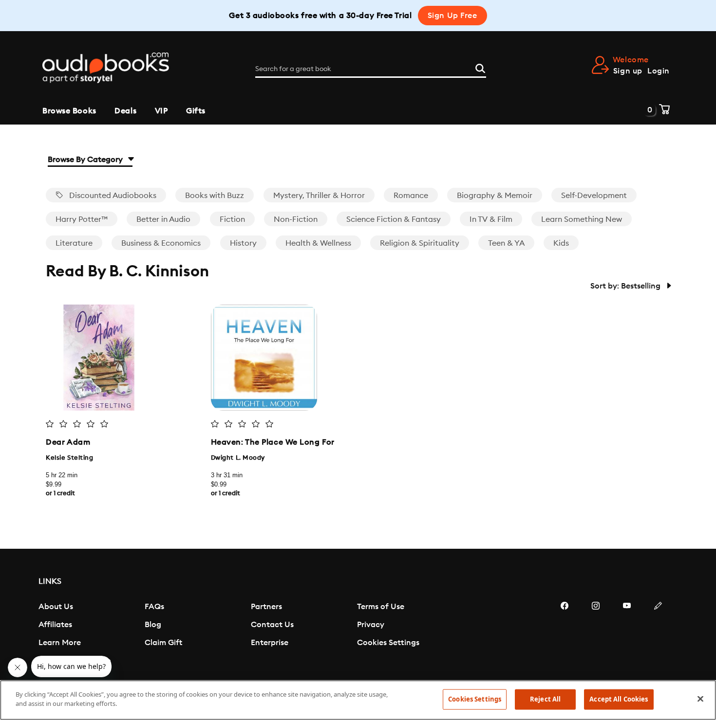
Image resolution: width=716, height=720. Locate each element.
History (243, 243)
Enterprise (269, 643)
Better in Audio (163, 219)
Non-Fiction (296, 219)
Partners (266, 607)
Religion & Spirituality (419, 243)
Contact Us (272, 625)
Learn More (59, 643)
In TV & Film (491, 219)
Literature (74, 243)
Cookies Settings (388, 643)
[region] (358, 700)
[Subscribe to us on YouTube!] (626, 634)
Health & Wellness (318, 243)
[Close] (700, 698)
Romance (411, 195)
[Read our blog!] (658, 634)
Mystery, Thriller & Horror (319, 195)
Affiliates (55, 625)
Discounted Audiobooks (111, 195)
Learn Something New (581, 219)
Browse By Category (86, 159)
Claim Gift (163, 643)
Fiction (232, 219)
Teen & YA (506, 243)
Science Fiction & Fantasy (393, 219)
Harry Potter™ (82, 219)
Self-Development (594, 195)
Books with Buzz (214, 195)
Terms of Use (380, 607)
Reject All (545, 699)
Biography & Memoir (494, 195)
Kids (561, 243)
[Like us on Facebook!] (564, 634)
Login (658, 71)
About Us (55, 607)
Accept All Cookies (618, 699)
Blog (153, 625)
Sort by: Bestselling (626, 286)
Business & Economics (161, 243)
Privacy (370, 625)
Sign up (627, 71)
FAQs (154, 607)
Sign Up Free (452, 15)
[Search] (480, 67)
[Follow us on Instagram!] (595, 634)
